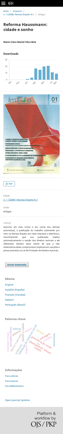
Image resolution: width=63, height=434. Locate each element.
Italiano (9, 299)
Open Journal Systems (17, 400)
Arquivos (17, 11)
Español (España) (15, 289)
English (9, 284)
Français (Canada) (15, 294)
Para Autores (11, 380)
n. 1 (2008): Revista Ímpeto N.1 (18, 14)
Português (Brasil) (15, 304)
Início (6, 11)
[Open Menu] (3, 3)
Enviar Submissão (16, 264)
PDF (10, 183)
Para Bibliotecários (14, 385)
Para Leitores (11, 375)
